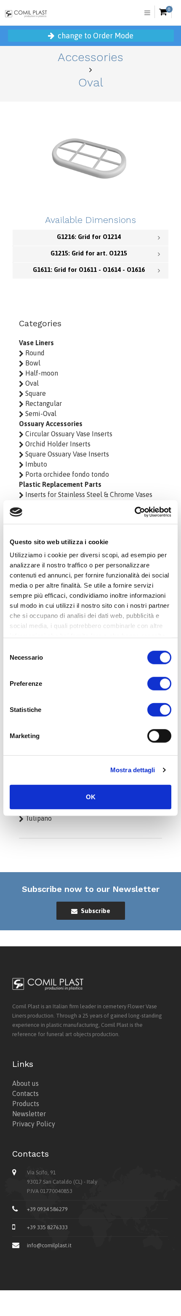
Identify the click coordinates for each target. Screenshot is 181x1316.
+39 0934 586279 (47, 1209)
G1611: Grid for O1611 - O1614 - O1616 (89, 269)
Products (25, 1103)
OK (91, 796)
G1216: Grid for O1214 (89, 236)
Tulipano (38, 818)
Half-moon (41, 373)
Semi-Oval (40, 413)
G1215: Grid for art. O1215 (89, 253)
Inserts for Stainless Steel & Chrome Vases (88, 494)
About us (25, 1083)
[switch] (159, 683)
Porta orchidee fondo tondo (66, 474)
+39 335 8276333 (47, 1227)
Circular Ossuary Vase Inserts (68, 434)
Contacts (25, 1093)
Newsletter (29, 1113)
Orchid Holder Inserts (57, 444)
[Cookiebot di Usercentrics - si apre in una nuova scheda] (134, 512)
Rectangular (43, 403)
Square (35, 393)
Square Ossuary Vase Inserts (66, 454)
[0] (163, 12)
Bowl (32, 363)
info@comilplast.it (49, 1245)
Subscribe (94, 910)
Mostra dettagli (132, 769)
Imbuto (35, 464)
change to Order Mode (94, 35)
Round (34, 353)
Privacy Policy (33, 1124)
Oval (31, 383)
